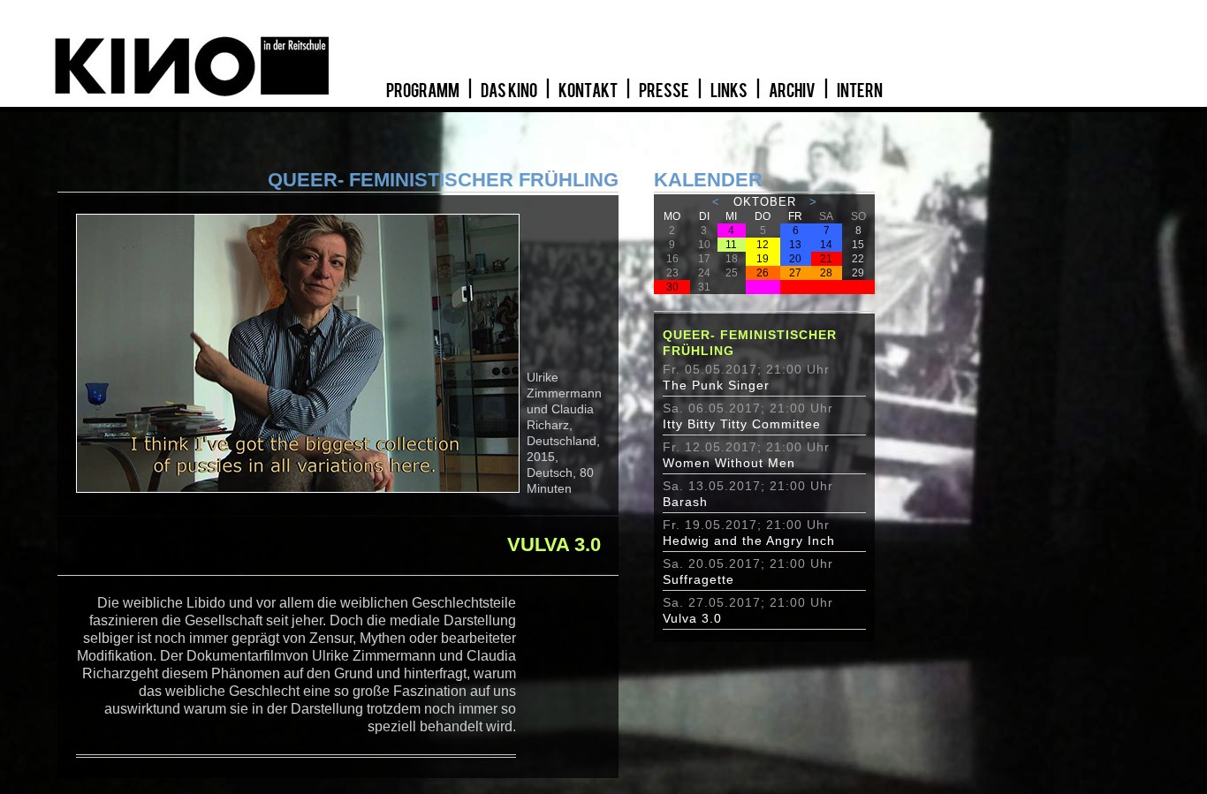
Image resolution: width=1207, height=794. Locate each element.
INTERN (859, 91)
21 (826, 259)
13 (795, 244)
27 (795, 273)
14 (826, 244)
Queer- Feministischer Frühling (750, 343)
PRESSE (665, 91)
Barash (685, 502)
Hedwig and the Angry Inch (749, 540)
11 (731, 244)
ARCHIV (793, 91)
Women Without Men (729, 463)
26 (762, 273)
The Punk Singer (716, 385)
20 (795, 259)
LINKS (730, 91)
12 (762, 244)
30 (672, 287)
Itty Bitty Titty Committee (742, 424)
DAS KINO (510, 91)
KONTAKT (589, 91)
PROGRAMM (424, 91)
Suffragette (698, 579)
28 (826, 273)
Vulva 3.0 (692, 618)
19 (762, 259)
